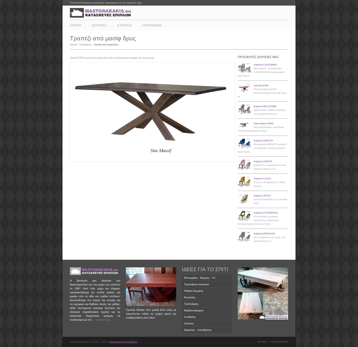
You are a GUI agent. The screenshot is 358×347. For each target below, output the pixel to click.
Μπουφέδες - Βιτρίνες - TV (199, 277)
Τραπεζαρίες (86, 44)
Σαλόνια (188, 323)
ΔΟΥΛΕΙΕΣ (99, 25)
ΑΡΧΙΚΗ (75, 25)
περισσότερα (102, 319)
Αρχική (74, 44)
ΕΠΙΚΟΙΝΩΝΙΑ (152, 25)
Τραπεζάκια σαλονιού (196, 284)
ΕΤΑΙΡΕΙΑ (124, 25)
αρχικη (262, 341)
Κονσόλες (189, 297)
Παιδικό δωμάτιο (193, 290)
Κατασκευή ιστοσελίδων (123, 341)
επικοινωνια (279, 341)
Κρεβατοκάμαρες (194, 310)
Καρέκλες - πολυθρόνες (198, 329)
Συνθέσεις (190, 316)
